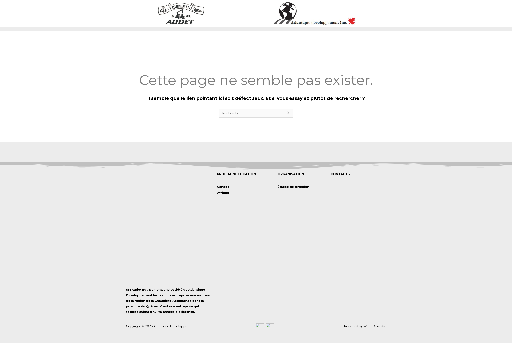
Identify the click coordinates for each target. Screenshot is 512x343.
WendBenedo (374, 326)
